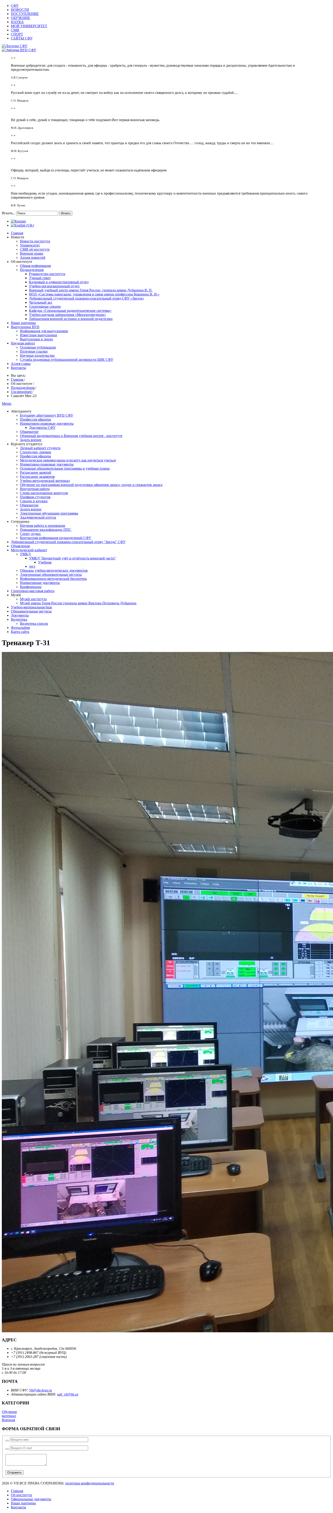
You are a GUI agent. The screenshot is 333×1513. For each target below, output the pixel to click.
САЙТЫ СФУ (22, 38)
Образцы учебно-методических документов (54, 570)
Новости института (35, 241)
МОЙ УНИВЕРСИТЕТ (29, 26)
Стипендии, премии (35, 452)
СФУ (15, 5)
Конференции (30, 587)
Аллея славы (21, 364)
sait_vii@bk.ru (67, 1394)
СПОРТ (17, 34)
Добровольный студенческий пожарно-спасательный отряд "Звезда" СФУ (68, 542)
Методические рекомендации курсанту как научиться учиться (68, 460)
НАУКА (17, 22)
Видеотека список (34, 623)
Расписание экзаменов (37, 476)
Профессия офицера (35, 419)
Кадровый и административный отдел (59, 282)
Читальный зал (40, 302)
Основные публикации (38, 347)
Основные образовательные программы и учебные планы (65, 468)
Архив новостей (32, 257)
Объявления (20, 546)
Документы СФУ (42, 427)
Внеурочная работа (35, 489)
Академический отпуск (38, 517)
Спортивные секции (45, 306)
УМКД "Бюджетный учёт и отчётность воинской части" (72, 558)
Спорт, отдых (30, 534)
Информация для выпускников (44, 331)
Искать (65, 213)
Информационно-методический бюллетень (53, 579)
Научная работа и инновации (42, 525)
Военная (8, 1420)
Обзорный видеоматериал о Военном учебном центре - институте (71, 436)
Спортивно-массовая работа (32, 591)
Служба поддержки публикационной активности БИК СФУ (66, 359)
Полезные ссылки (34, 351)
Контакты (18, 368)
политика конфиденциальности (89, 1483)
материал (9, 1416)
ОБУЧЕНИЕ (20, 18)
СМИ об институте (35, 249)
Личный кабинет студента (40, 448)
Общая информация (35, 266)
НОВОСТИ (20, 10)
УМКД (25, 554)
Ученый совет (40, 278)
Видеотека (19, 619)
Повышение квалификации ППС (45, 530)
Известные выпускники (38, 335)
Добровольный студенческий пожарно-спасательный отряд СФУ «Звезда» (86, 298)
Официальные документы (31, 1499)
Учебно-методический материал (45, 481)
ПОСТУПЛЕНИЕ (25, 14)
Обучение (9, 1412)
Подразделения (31, 270)
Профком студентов (35, 497)
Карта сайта (20, 632)
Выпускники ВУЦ (25, 327)
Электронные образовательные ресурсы (51, 574)
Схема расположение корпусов (44, 493)
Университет (30, 245)
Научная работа (23, 343)
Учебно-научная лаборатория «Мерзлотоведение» (67, 315)
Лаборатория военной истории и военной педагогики (71, 319)
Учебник (45, 562)
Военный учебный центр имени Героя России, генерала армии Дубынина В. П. (90, 290)
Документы (20, 615)
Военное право (31, 253)
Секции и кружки (34, 501)
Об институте (21, 1495)
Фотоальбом (20, 628)
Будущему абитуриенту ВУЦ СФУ (46, 415)
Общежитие (29, 432)
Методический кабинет (29, 550)
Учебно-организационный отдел (54, 286)
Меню (6, 403)
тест (32, 566)
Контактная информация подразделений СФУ (55, 538)
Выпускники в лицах (36, 339)
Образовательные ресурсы (31, 611)
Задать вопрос (31, 440)
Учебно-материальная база (31, 607)
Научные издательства (37, 355)
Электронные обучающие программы (49, 513)
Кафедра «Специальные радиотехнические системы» (70, 310)
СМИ (15, 30)
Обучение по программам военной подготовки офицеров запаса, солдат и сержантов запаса (91, 485)
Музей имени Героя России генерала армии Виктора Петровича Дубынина (78, 603)
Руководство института (47, 274)
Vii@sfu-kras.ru (40, 1390)
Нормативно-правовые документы (47, 423)
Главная (17, 233)
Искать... (8, 213)
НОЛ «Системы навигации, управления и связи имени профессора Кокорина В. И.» (94, 294)
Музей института (33, 599)
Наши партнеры (23, 323)
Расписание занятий (35, 472)
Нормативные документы (40, 583)
